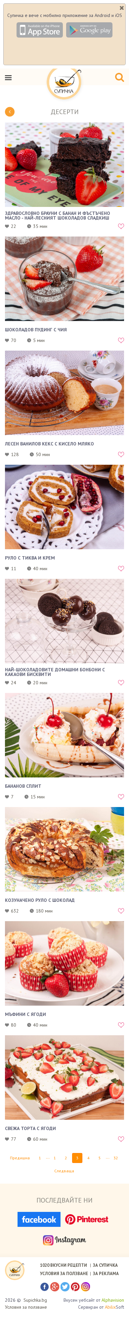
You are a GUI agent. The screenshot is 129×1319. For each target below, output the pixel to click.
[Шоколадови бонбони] (64, 621)
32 (115, 1157)
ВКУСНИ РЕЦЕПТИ (63, 1265)
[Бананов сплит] (64, 735)
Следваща (64, 1170)
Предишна (20, 1157)
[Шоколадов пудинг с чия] (64, 279)
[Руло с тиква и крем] (64, 507)
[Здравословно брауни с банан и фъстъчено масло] (64, 164)
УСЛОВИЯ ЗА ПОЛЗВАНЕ (64, 1273)
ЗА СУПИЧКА (105, 1265)
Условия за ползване (26, 1307)
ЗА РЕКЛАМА (106, 1273)
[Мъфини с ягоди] (64, 963)
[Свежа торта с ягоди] (64, 1077)
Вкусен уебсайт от (94, 1300)
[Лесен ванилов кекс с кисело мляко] (64, 393)
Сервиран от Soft (101, 1307)
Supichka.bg (35, 1300)
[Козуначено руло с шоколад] (64, 849)
